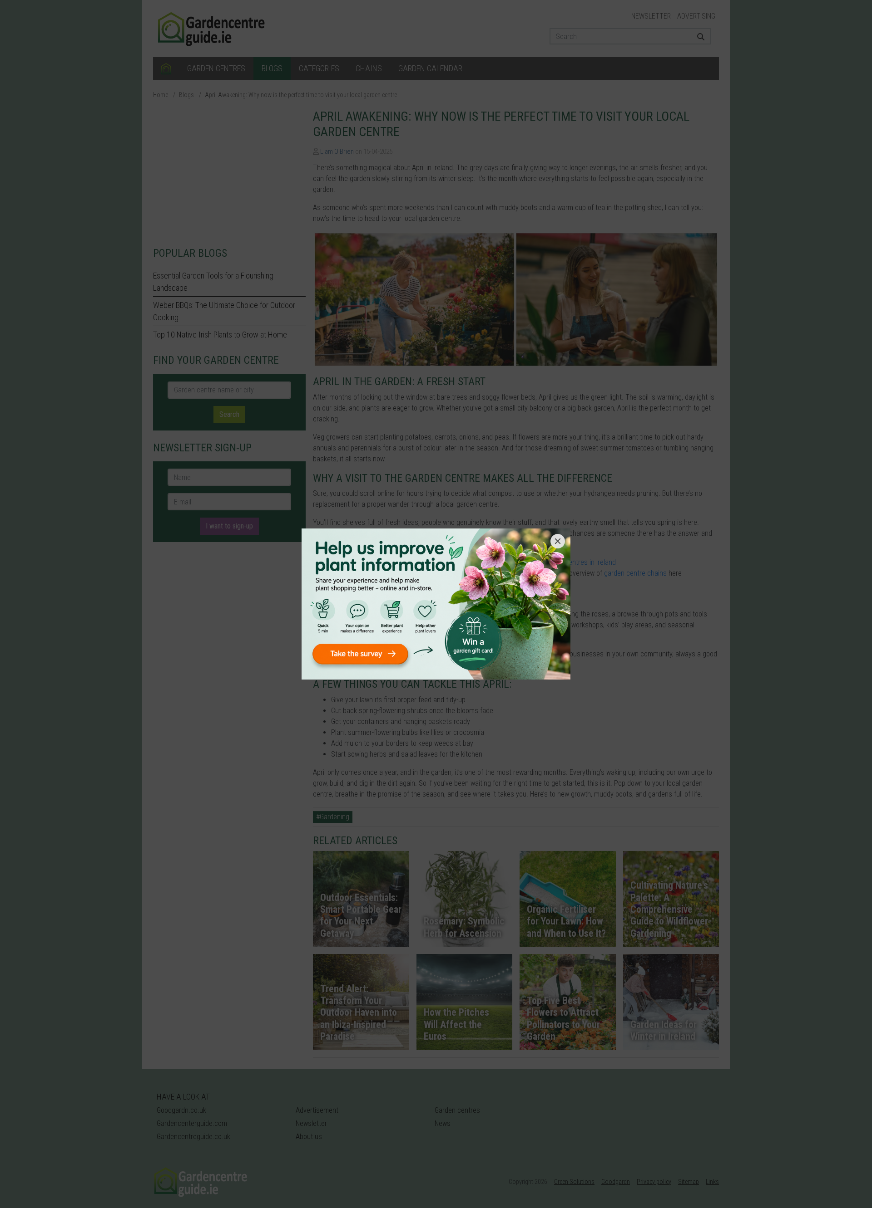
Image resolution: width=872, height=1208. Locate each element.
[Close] (557, 541)
